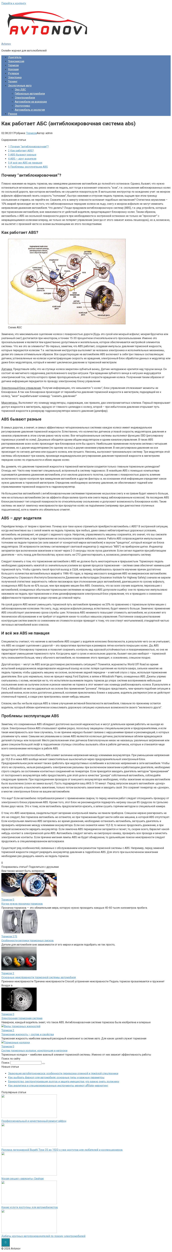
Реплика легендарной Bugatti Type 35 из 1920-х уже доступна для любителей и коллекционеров (62, 1149)
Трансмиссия (16, 61)
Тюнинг (12, 81)
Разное (12, 113)
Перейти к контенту (13, 3)
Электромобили (25, 97)
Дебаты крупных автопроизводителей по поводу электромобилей (43, 1236)
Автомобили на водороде (31, 101)
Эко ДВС (20, 89)
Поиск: (5, 1062)
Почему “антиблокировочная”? (28, 146)
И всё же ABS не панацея (25, 162)
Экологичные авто (20, 85)
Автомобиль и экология (30, 109)
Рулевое (13, 73)
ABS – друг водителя (22, 158)
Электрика (15, 77)
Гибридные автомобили (30, 93)
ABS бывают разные (22, 154)
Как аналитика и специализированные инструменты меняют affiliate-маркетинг (58, 1085)
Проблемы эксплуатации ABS (28, 166)
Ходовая (13, 69)
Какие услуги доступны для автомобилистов (29, 1207)
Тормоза (13, 65)
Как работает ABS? (21, 150)
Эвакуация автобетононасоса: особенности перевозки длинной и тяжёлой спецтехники (63, 1073)
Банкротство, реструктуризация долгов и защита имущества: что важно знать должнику (63, 1081)
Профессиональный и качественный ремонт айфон (33, 1121)
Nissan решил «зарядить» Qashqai (22, 1178)
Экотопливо (22, 105)
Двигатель (15, 57)
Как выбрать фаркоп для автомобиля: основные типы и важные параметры (56, 1077)
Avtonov (6, 43)
